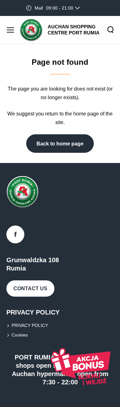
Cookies (20, 334)
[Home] (31, 29)
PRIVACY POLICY (30, 325)
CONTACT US (30, 288)
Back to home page (60, 143)
